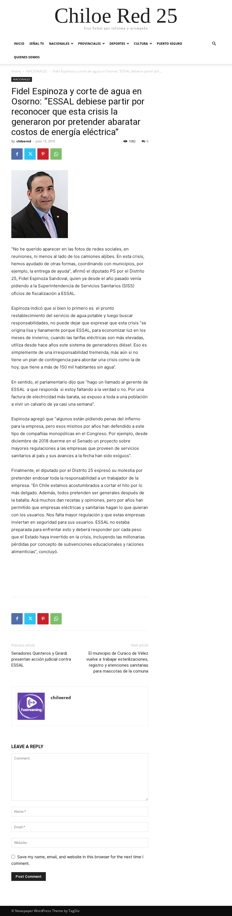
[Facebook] (17, 154)
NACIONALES (59, 43)
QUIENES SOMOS (27, 57)
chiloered (23, 141)
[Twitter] (30, 154)
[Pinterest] (43, 154)
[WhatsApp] (56, 154)
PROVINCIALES (89, 43)
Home (16, 71)
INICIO (19, 43)
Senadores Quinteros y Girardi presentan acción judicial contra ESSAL (41, 659)
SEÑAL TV (36, 43)
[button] (214, 43)
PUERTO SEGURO (169, 43)
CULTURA (141, 43)
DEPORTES (117, 43)
